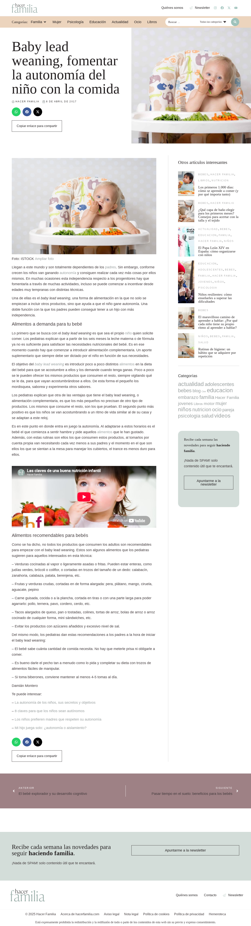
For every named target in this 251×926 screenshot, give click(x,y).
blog (197, 390)
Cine (204, 391)
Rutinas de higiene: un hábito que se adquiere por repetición (217, 352)
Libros (204, 180)
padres (110, 267)
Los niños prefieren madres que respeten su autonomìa (58, 719)
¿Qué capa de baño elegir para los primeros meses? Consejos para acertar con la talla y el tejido (218, 215)
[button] (16, 111)
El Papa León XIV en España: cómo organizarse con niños (217, 251)
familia (225, 235)
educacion (207, 235)
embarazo (188, 397)
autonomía (68, 273)
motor (209, 403)
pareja (228, 409)
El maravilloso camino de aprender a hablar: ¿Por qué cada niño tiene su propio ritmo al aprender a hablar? (217, 322)
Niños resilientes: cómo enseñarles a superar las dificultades (215, 297)
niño (128, 333)
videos (222, 416)
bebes (203, 174)
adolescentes (210, 270)
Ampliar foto (44, 259)
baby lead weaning (49, 364)
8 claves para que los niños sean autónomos (50, 711)
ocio (216, 409)
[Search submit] (235, 22)
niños (229, 241)
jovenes (205, 282)
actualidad (208, 229)
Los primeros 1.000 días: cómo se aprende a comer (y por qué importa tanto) (218, 190)
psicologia (207, 288)
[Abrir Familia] (45, 22)
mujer (221, 403)
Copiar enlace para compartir (37, 126)
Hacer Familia (222, 174)
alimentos (127, 364)
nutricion (220, 180)
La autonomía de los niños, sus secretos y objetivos (55, 702)
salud (203, 342)
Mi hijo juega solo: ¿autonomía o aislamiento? (50, 728)
